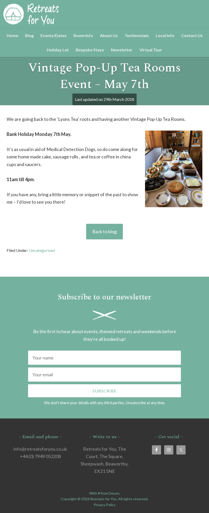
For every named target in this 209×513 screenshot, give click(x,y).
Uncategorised (42, 250)
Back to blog (104, 231)
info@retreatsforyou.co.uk (40, 449)
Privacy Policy (104, 505)
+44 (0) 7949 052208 (40, 456)
